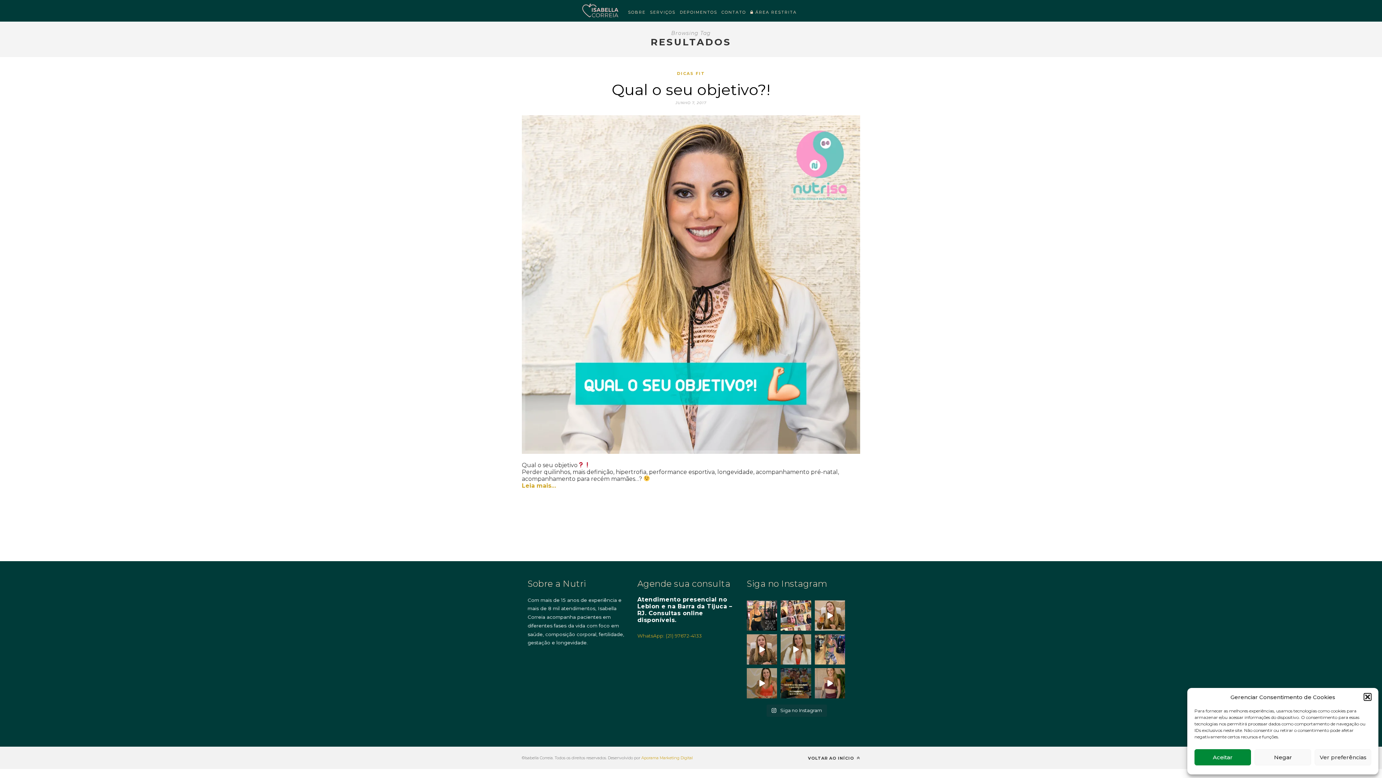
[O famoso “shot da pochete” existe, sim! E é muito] (830, 615)
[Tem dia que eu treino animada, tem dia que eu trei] (830, 649)
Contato (734, 12)
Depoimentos (698, 12)
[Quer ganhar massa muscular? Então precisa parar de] (830, 683)
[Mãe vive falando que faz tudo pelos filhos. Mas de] (796, 683)
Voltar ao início (831, 758)
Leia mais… (539, 485)
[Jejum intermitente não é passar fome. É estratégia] (762, 615)
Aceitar (1223, 757)
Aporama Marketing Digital (667, 757)
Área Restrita (775, 12)
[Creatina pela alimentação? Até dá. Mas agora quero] (762, 649)
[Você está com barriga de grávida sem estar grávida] (762, 683)
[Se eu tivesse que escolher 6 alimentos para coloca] (796, 649)
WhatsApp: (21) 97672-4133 (669, 636)
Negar (1283, 757)
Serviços (663, 12)
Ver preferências (1343, 757)
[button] (1367, 697)
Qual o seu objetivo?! (691, 89)
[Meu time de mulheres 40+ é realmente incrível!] (796, 615)
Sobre (637, 12)
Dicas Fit (691, 73)
